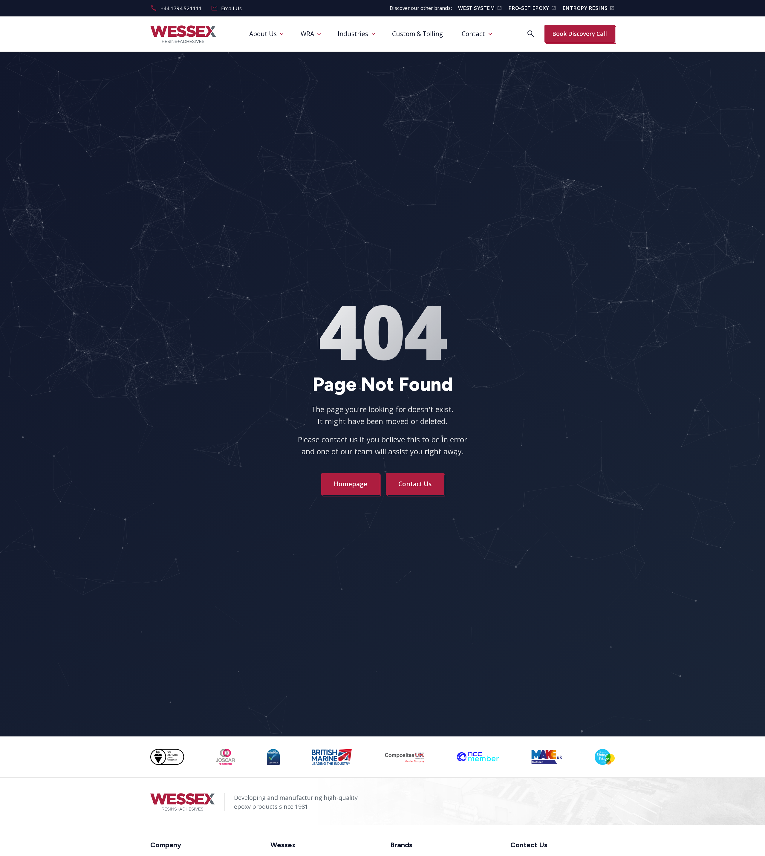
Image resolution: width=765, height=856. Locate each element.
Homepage (350, 484)
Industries (353, 34)
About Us (263, 34)
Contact (473, 34)
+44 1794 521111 (176, 8)
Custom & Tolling (417, 34)
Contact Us (415, 484)
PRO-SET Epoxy (532, 8)
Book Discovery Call (579, 34)
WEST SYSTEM (480, 8)
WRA (307, 34)
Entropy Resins (588, 8)
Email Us (226, 8)
